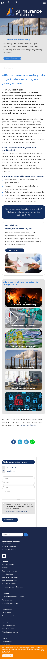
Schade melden (8, 629)
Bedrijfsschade (8, 68)
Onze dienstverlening (10, 603)
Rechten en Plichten (10, 571)
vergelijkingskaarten (28, 425)
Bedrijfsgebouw (8, 564)
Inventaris (5, 568)
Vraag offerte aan (11, 58)
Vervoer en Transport (10, 577)
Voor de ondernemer (10, 580)
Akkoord (8, 656)
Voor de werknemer (9, 584)
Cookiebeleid (7, 641)
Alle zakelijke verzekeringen (12, 587)
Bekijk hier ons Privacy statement (16, 512)
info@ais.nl (10, 471)
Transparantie (7, 600)
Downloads (6, 613)
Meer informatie (13, 250)
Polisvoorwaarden (9, 616)
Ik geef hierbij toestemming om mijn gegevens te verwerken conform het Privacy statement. (19, 506)
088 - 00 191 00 (23, 215)
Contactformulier (8, 625)
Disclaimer (6, 645)
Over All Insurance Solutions (13, 597)
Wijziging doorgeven (10, 632)
